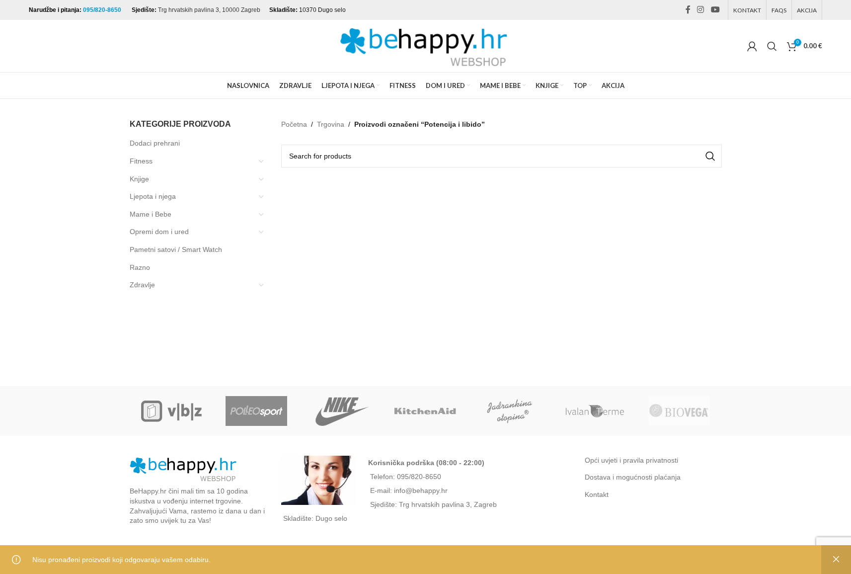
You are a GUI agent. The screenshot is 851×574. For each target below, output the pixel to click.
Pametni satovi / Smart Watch (176, 249)
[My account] (752, 46)
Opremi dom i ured (159, 232)
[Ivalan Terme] (594, 411)
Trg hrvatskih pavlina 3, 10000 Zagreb (209, 9)
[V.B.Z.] (172, 411)
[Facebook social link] (688, 9)
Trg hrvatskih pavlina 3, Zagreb (448, 504)
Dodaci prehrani (155, 143)
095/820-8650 (103, 9)
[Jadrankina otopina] (510, 411)
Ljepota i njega (153, 196)
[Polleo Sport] (256, 411)
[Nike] (341, 411)
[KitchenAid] (425, 411)
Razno (140, 267)
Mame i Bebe (150, 214)
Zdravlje (142, 285)
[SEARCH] (710, 156)
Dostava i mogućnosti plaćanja (633, 477)
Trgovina (330, 124)
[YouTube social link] (715, 9)
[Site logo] (426, 45)
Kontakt (597, 494)
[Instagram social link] (700, 9)
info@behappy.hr (421, 490)
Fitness (141, 161)
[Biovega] (679, 411)
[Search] (772, 46)
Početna (294, 124)
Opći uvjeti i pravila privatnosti (631, 460)
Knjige (139, 179)
